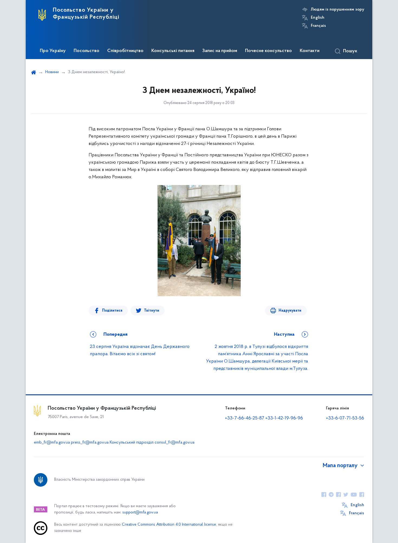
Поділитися (112, 311)
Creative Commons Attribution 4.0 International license (169, 525)
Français (318, 26)
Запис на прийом (219, 51)
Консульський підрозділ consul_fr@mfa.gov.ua (152, 442)
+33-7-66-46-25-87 (244, 418)
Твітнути (151, 311)
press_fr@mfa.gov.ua (90, 442)
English (317, 17)
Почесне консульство (268, 51)
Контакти (309, 51)
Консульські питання (172, 51)
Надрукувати (290, 311)
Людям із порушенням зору (337, 9)
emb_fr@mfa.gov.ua (52, 442)
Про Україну (53, 51)
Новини (52, 72)
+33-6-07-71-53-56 (345, 418)
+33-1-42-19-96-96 (284, 418)
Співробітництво (125, 51)
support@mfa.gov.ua (140, 512)
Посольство (86, 51)
